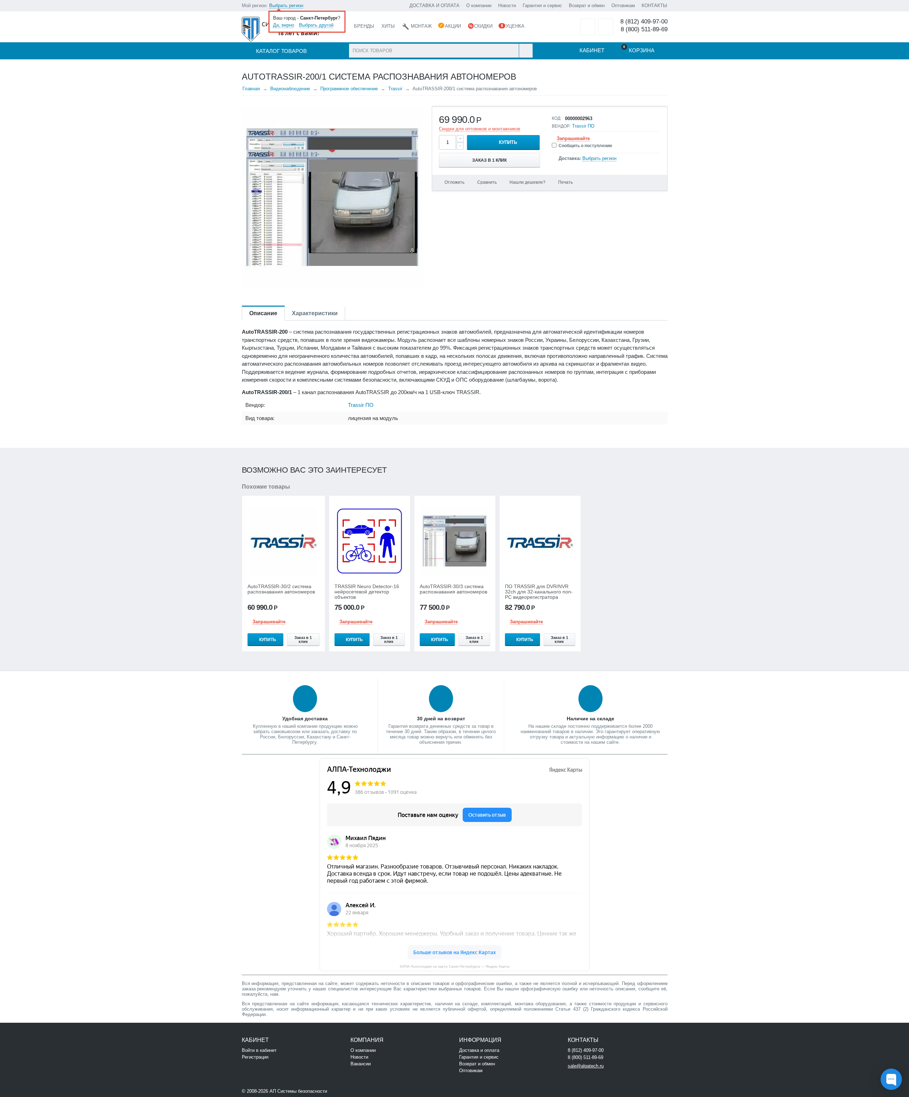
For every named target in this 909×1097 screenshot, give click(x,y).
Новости (507, 5)
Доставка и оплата (479, 1050)
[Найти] (526, 51)
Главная (251, 88)
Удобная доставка (305, 718)
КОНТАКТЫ (654, 5)
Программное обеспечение (349, 88)
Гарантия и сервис (542, 5)
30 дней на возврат (441, 718)
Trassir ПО (583, 126)
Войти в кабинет (259, 1050)
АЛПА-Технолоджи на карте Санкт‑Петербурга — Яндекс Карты (455, 966)
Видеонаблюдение (290, 88)
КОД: (556, 118)
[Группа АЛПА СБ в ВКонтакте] (350, 1090)
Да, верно (283, 25)
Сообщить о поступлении (585, 145)
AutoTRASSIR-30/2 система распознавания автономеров (281, 589)
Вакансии (360, 1063)
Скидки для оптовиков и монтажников (479, 128)
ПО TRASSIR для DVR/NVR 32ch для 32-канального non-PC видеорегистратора (539, 592)
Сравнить (487, 182)
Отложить (454, 182)
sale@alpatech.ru (586, 1066)
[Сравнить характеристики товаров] (605, 26)
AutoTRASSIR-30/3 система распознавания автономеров (453, 589)
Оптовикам (623, 5)
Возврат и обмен (587, 5)
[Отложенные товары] (587, 26)
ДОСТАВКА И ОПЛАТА (434, 5)
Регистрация (255, 1057)
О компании (478, 5)
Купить (508, 142)
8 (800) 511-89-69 (644, 29)
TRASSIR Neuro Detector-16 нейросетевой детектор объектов (366, 592)
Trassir (395, 88)
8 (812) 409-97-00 (644, 21)
